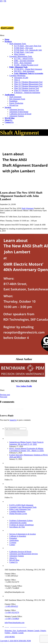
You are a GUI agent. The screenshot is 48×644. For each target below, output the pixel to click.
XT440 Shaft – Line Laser (23, 52)
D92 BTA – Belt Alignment (24, 71)
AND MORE (10, 637)
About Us (13, 558)
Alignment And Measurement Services (23, 554)
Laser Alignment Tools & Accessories (28, 73)
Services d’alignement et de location (22, 534)
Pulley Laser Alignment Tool (20, 509)
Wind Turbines (19, 54)
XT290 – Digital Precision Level (26, 65)
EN (1, 1)
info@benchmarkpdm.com (14, 623)
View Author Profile (24, 386)
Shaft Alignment (15, 97)
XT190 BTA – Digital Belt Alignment (28, 69)
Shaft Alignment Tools (17, 44)
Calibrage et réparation (17, 536)
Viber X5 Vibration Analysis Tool (26, 90)
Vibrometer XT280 (21, 78)
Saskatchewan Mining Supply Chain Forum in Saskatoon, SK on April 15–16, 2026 (26, 443)
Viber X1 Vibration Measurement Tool (28, 82)
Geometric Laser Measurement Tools (22, 507)
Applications (14, 540)
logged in (13, 420)
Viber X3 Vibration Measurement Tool (28, 86)
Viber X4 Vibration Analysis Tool (26, 88)
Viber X (17, 80)
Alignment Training (16, 116)
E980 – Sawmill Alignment (24, 61)
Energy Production (16, 103)
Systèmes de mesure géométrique (21, 525)
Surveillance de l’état (17, 527)
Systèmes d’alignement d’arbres (21, 521)
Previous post (5, 395)
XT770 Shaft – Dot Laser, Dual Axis (27, 46)
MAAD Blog (14, 560)
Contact (12, 545)
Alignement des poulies (18, 523)
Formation (13, 538)
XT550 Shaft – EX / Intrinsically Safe (28, 50)
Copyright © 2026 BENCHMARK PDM (15, 641)
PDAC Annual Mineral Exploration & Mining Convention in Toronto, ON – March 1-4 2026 (26, 449)
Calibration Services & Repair (20, 114)
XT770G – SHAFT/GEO (23, 59)
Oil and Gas (13, 105)
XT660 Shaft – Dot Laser (23, 48)
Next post (3, 397)
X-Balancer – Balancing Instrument (27, 93)
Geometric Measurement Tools (20, 56)
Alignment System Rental (18, 112)
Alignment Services (16, 110)
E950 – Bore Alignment (23, 63)
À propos (12, 542)
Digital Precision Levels (18, 514)
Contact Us (13, 562)
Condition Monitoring (17, 76)
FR (5, 1)
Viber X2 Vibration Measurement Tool (28, 84)
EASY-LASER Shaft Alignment (21, 505)
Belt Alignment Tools (17, 99)
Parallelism (13, 101)
